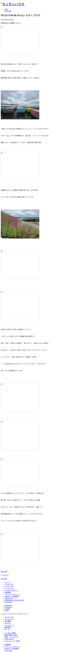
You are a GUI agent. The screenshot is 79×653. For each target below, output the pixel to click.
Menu (6, 9)
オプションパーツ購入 (12, 641)
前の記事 (4, 571)
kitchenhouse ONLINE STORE (14, 600)
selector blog (8, 602)
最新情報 (8, 627)
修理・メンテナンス (11, 637)
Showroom (8, 11)
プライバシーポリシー (12, 594)
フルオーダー (9, 584)
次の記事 (4, 579)
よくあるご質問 (10, 633)
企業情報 (8, 592)
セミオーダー (9, 586)
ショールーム (9, 588)
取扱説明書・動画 (11, 635)
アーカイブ (4, 575)
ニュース (8, 582)
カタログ (8, 623)
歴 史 (7, 629)
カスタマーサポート (11, 590)
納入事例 (8, 621)
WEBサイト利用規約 (12, 596)
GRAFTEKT (9, 598)
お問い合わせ (9, 639)
